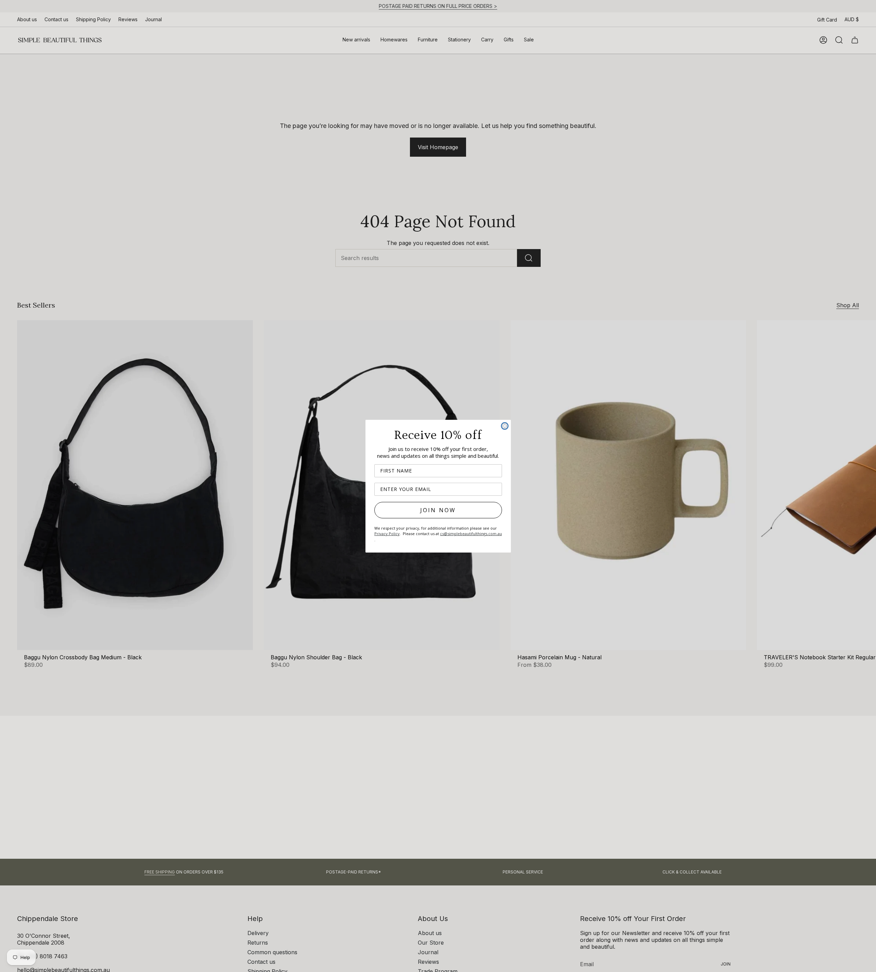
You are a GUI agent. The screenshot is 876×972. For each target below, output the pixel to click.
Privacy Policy (387, 533)
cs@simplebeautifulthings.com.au (471, 533)
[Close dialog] (504, 426)
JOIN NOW (438, 510)
